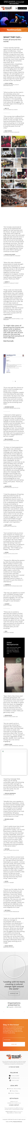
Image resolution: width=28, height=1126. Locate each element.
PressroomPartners (17, 1121)
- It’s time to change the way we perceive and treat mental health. (14, 2)
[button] (16, 8)
